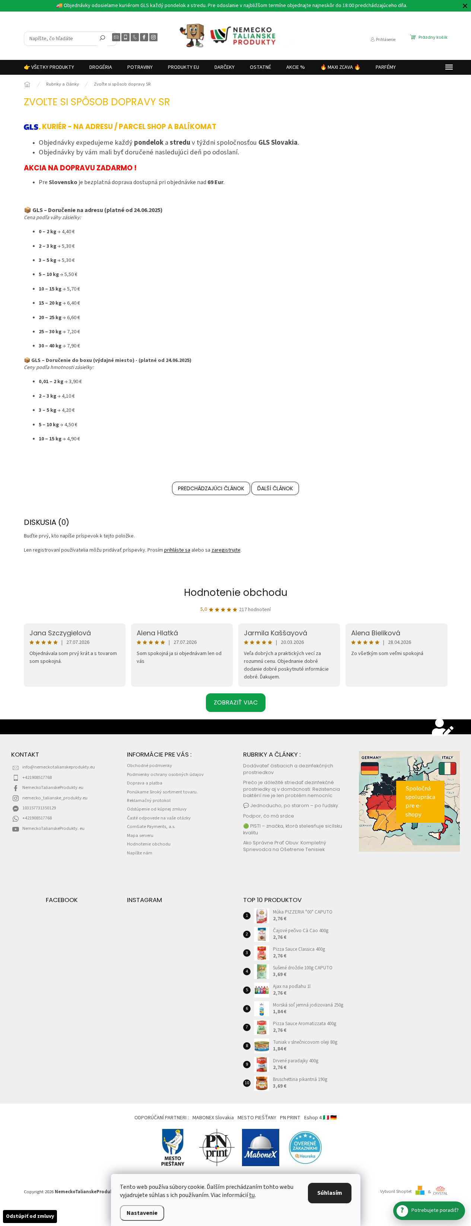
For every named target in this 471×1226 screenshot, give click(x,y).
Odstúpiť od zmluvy (30, 1216)
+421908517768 (37, 777)
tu (252, 1195)
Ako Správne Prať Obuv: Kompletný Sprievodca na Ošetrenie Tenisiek (284, 846)
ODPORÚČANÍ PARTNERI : (161, 1117)
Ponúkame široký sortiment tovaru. (162, 792)
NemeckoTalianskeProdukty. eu (53, 828)
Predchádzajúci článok (211, 488)
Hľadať (102, 39)
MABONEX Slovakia (213, 1117)
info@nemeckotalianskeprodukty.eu (58, 767)
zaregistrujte (226, 550)
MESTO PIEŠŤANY (257, 1117)
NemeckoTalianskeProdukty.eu (52, 787)
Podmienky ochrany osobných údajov (165, 774)
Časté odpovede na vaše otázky (159, 818)
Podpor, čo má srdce (268, 816)
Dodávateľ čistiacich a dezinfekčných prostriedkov (288, 769)
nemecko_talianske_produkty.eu (54, 798)
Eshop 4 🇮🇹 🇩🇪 (320, 1117)
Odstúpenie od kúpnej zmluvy (157, 809)
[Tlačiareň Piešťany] (217, 1147)
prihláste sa (177, 550)
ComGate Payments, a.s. (151, 826)
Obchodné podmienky (149, 765)
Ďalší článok (275, 488)
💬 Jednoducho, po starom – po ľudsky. (291, 805)
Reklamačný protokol (149, 800)
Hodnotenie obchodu (235, 592)
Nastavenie (142, 1213)
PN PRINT (290, 1117)
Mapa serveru (140, 835)
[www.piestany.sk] (173, 1147)
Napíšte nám (139, 853)
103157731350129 (39, 808)
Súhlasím (329, 1193)
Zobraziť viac (236, 702)
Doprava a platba (144, 783)
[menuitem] (49, 67)
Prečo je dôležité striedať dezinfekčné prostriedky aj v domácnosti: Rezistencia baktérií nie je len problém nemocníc (291, 789)
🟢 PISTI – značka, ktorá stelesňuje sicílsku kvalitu (292, 829)
